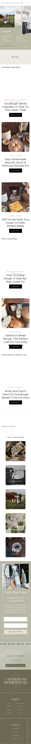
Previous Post (8, 426)
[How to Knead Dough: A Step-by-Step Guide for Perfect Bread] (16, 253)
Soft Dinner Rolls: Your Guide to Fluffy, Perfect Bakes (15, 222)
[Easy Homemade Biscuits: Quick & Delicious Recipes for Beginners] (16, 137)
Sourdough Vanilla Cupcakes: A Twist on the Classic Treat (15, 106)
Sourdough (18, 387)
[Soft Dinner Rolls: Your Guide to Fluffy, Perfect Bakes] (16, 197)
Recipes (14, 100)
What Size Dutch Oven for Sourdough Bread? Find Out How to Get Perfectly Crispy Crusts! (15, 397)
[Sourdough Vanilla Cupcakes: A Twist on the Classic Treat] (16, 81)
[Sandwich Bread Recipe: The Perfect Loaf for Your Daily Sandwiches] (16, 313)
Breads (12, 155)
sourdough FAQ (15, 273)
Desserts (7, 100)
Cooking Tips (18, 271)
